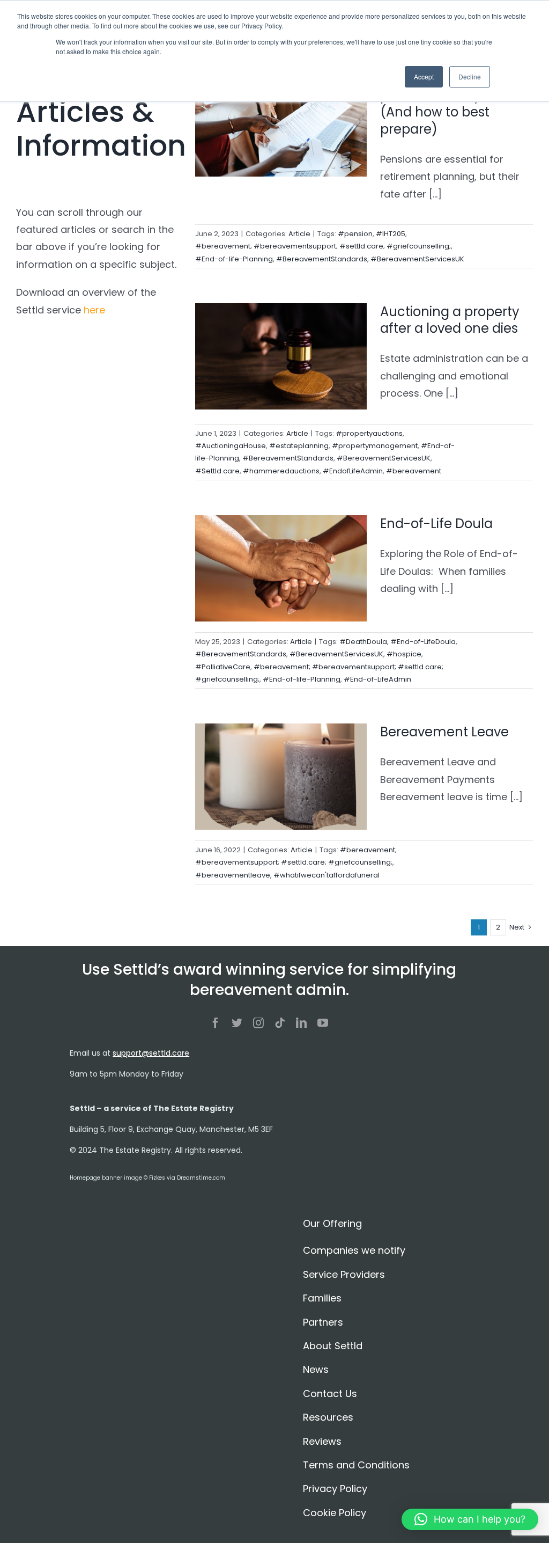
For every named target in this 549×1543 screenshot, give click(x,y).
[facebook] (215, 1023)
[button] (470, 1519)
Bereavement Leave (444, 732)
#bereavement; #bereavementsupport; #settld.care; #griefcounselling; (323, 246)
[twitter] (237, 1023)
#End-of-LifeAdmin (377, 679)
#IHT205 (390, 234)
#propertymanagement (375, 446)
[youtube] (322, 1023)
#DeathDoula (363, 642)
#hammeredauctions (281, 471)
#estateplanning (299, 446)
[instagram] (258, 1023)
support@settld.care (151, 1053)
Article (299, 234)
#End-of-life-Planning (234, 259)
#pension (355, 234)
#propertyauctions (369, 433)
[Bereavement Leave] (281, 776)
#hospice (404, 654)
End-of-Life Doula (436, 523)
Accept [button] (424, 76)
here (94, 310)
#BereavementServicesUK (417, 259)
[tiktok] (279, 1023)
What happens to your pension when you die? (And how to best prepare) (453, 104)
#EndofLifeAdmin (353, 471)
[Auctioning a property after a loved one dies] (281, 356)
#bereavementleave (232, 875)
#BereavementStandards (321, 259)
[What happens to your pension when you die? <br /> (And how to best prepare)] (281, 123)
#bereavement (413, 471)
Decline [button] (469, 76)
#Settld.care (217, 471)
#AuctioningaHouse (230, 446)
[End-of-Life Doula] (281, 568)
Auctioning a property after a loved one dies (450, 320)
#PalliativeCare (222, 667)
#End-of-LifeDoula (423, 642)
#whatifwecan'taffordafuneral (326, 875)
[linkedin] (301, 1023)
